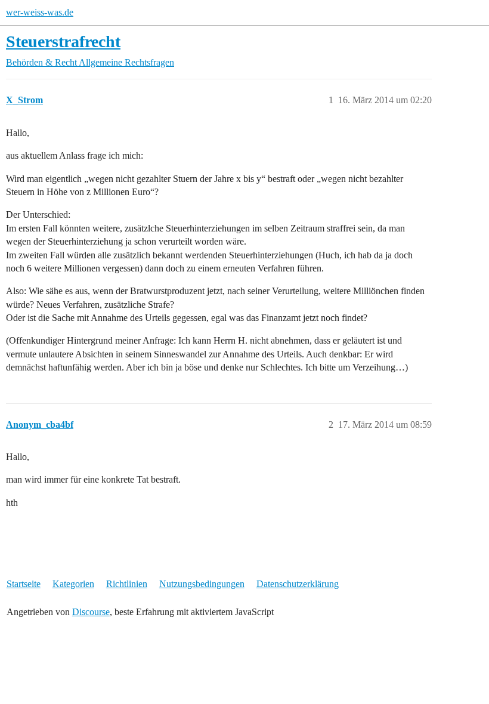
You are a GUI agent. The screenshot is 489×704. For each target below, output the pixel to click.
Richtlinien (126, 584)
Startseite (24, 584)
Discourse (91, 612)
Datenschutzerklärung (297, 584)
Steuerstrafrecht (63, 41)
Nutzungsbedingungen (201, 584)
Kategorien (73, 584)
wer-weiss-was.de (39, 12)
